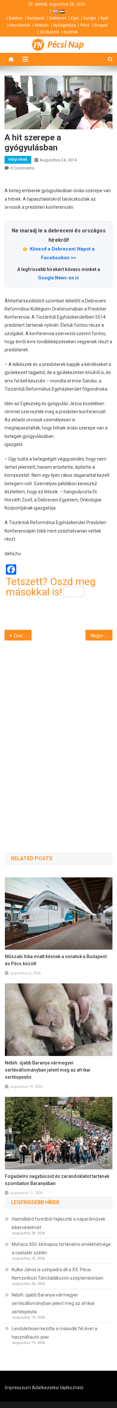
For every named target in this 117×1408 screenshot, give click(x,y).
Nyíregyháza (64, 25)
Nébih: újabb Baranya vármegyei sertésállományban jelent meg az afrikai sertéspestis (47, 1070)
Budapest (36, 18)
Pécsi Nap (65, 44)
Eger (75, 18)
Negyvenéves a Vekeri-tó (101, 635)
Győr (104, 18)
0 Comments (22, 168)
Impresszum (18, 1387)
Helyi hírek (17, 159)
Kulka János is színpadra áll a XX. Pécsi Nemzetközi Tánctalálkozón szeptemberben (57, 1274)
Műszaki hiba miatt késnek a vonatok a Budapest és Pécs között (56, 960)
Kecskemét (20, 25)
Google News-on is (58, 277)
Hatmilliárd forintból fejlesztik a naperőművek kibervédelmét (58, 1223)
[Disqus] (58, 735)
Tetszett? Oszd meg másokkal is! (51, 586)
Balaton (16, 18)
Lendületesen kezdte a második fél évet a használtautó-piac (54, 1333)
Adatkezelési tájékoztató (58, 1387)
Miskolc (42, 25)
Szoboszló (49, 32)
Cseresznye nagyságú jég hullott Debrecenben (23, 635)
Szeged (101, 25)
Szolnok (70, 32)
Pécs (84, 25)
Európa (90, 18)
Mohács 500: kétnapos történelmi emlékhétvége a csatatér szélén (61, 1248)
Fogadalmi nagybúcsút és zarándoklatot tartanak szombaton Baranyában (57, 1180)
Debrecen (57, 18)
